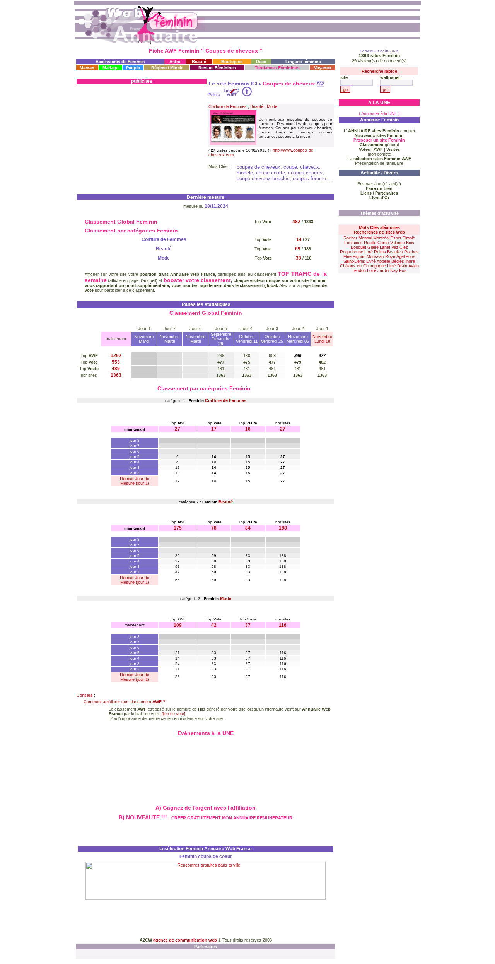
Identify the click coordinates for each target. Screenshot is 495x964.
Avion (413, 265)
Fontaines (353, 242)
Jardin (383, 270)
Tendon (359, 270)
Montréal (381, 238)
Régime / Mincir (167, 67)
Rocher (350, 238)
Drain (402, 265)
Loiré (371, 270)
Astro (175, 61)
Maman (87, 67)
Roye (390, 256)
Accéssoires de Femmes (120, 61)
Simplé (409, 238)
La (379, 158)
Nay (394, 270)
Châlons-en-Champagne (363, 265)
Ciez (403, 247)
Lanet (385, 247)
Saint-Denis (354, 261)
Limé (391, 265)
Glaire (373, 247)
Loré (368, 252)
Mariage (110, 67)
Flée (347, 256)
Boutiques (231, 61)
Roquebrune (351, 252)
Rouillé (370, 242)
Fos (402, 270)
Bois (410, 242)
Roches (411, 252)
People (133, 67)
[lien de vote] (173, 713)
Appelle (383, 261)
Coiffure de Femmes (227, 106)
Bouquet (358, 247)
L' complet (379, 130)
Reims (380, 252)
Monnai (365, 238)
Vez (394, 247)
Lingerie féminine (303, 61)
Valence (397, 242)
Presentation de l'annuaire (379, 163)
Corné (383, 242)
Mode (272, 106)
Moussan (375, 256)
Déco (261, 61)
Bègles (397, 261)
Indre (410, 261)
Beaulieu (395, 252)
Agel (400, 256)
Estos (396, 238)
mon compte (379, 154)
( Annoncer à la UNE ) (379, 113)
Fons (410, 256)
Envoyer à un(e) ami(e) (379, 183)
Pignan (359, 256)
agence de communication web (185, 940)
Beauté (199, 61)
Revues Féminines (217, 67)
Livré (371, 261)
